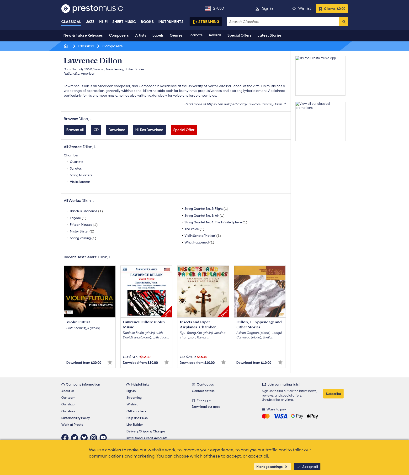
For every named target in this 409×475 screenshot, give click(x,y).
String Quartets (81, 175)
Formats (195, 35)
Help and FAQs (137, 418)
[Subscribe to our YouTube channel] (104, 437)
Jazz (90, 21)
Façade (78, 218)
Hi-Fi (103, 21)
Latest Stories (270, 35)
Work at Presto (72, 425)
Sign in (267, 8)
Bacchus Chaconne (86, 211)
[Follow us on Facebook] (66, 437)
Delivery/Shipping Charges (146, 431)
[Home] (66, 46)
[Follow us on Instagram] (95, 437)
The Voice (194, 229)
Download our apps (206, 407)
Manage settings (269, 466)
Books (147, 21)
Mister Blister (82, 231)
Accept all (310, 466)
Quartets (76, 162)
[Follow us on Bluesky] (85, 437)
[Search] (343, 21)
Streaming (209, 21)
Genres (176, 35)
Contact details (203, 391)
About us (67, 391)
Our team (68, 398)
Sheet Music (124, 21)
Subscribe (333, 394)
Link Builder (135, 425)
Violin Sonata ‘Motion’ (203, 236)
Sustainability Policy (75, 418)
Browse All (75, 129)
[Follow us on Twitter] (75, 437)
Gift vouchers (136, 411)
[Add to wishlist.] (110, 362)
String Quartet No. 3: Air (204, 216)
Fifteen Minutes (84, 225)
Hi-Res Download (149, 129)
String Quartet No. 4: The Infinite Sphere (216, 222)
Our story (68, 411)
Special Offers (239, 35)
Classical (71, 21)
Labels (158, 35)
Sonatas (76, 168)
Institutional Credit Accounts (147, 438)
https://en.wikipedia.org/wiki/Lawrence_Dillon (244, 104)
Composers (119, 35)
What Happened (199, 242)
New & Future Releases (83, 35)
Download (117, 129)
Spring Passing (83, 238)
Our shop (67, 404)
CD (96, 129)
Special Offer (184, 129)
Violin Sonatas (80, 182)
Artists (140, 35)
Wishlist (304, 8)
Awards (215, 35)
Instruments (171, 21)
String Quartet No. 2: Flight (206, 209)
